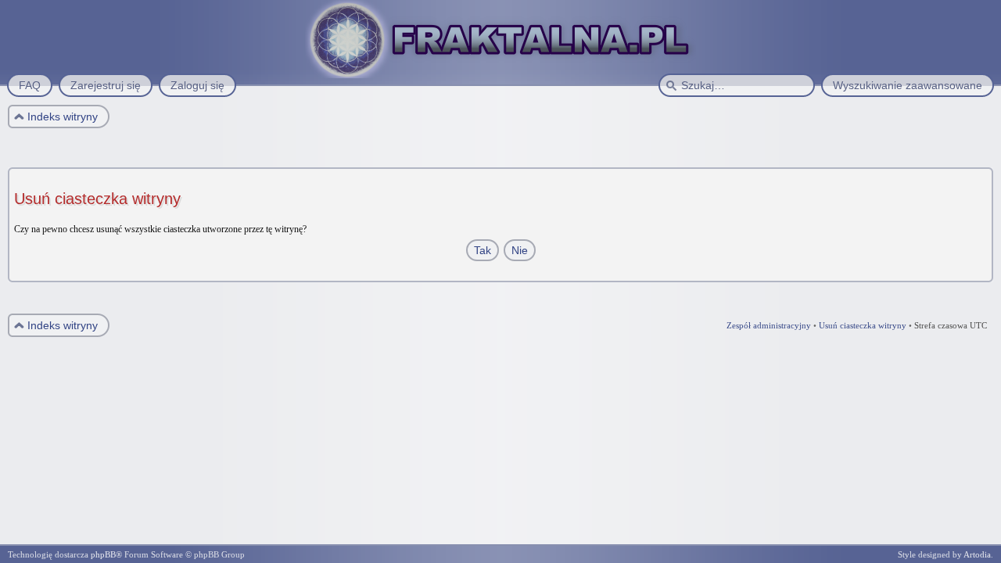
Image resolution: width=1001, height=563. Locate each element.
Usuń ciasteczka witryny (862, 325)
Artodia (977, 554)
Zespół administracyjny (769, 325)
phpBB (103, 554)
